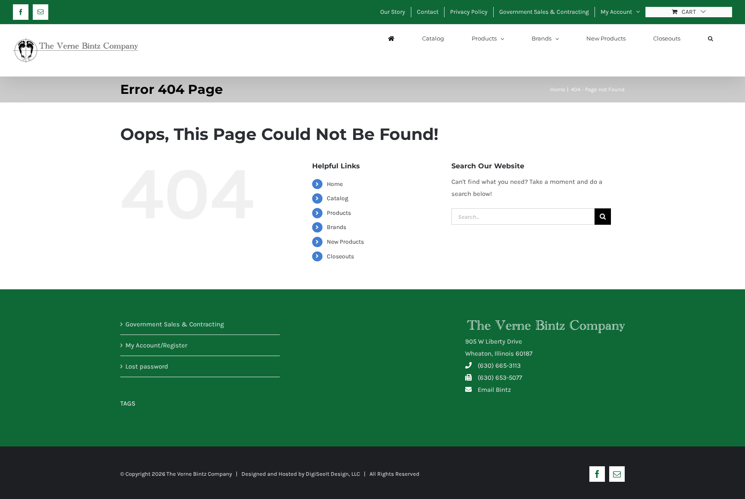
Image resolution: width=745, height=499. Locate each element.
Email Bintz (494, 390)
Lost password (146, 366)
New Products (345, 241)
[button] (710, 39)
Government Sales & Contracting (174, 324)
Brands (336, 227)
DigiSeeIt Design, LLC (333, 474)
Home (335, 184)
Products (339, 213)
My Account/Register (156, 345)
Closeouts (340, 256)
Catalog (337, 198)
